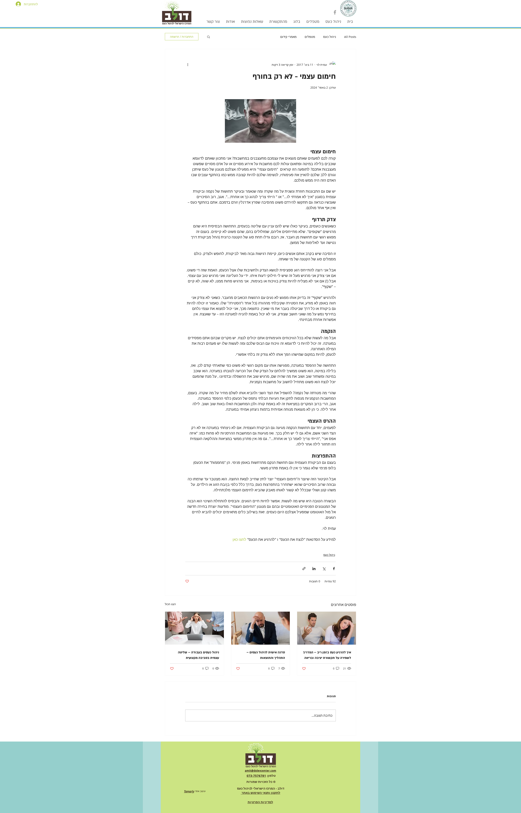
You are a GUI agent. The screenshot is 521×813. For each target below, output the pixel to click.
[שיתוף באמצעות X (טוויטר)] (324, 569)
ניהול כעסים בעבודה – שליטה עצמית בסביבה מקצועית (198, 655)
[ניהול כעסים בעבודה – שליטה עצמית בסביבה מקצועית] (194, 628)
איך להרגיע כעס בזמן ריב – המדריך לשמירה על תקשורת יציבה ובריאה (327, 655)
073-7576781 (256, 776)
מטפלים (310, 37)
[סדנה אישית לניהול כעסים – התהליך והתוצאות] (260, 628)
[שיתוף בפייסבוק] (334, 569)
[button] (208, 36)
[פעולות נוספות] (187, 64)
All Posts (350, 37)
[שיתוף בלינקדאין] (314, 569)
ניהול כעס (329, 37)
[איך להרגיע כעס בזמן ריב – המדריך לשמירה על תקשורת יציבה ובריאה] (326, 628)
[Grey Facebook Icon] (335, 12)
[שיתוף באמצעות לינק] (304, 569)
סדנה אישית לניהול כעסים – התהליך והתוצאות (265, 655)
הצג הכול (170, 604)
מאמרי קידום (288, 37)
